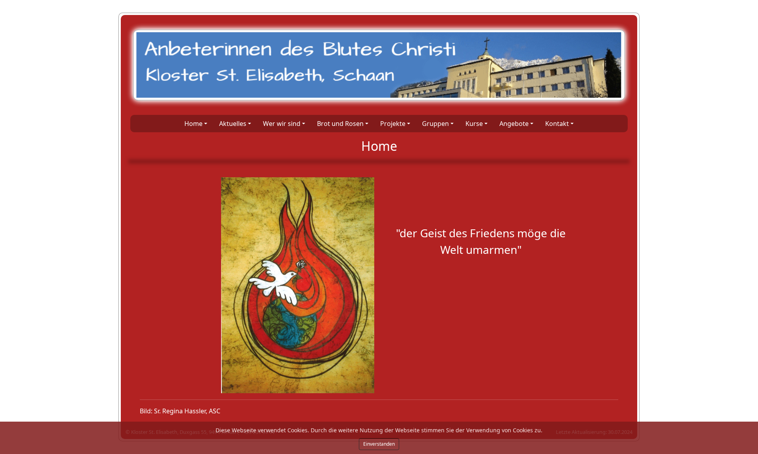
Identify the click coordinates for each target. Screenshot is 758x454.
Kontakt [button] (557, 123)
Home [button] (193, 123)
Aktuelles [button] (232, 123)
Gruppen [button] (435, 123)
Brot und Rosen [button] (340, 123)
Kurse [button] (474, 123)
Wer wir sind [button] (281, 123)
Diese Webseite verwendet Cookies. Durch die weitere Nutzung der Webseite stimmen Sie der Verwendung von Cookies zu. (379, 430)
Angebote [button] (514, 123)
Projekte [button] (392, 123)
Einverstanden (379, 444)
